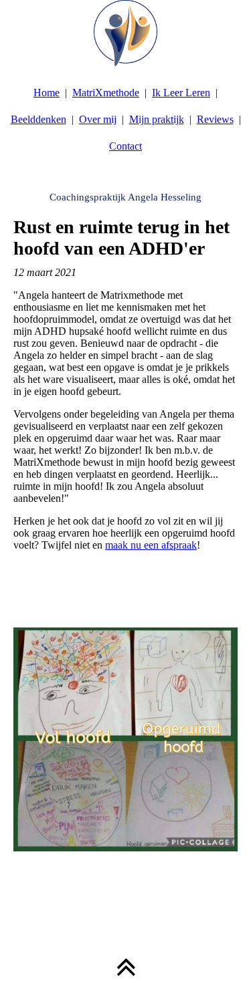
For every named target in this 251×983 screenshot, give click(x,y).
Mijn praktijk (156, 119)
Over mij (97, 119)
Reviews (215, 119)
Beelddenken (38, 119)
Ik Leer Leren (181, 92)
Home (46, 92)
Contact (125, 146)
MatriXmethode (105, 92)
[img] (125, 33)
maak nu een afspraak (151, 545)
